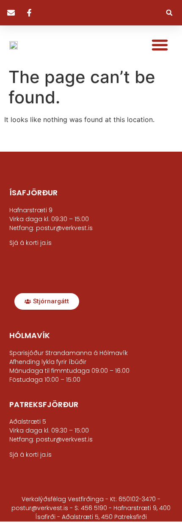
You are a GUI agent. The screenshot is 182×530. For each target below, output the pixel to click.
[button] (169, 12)
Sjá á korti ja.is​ (30, 243)
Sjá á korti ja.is (30, 454)
